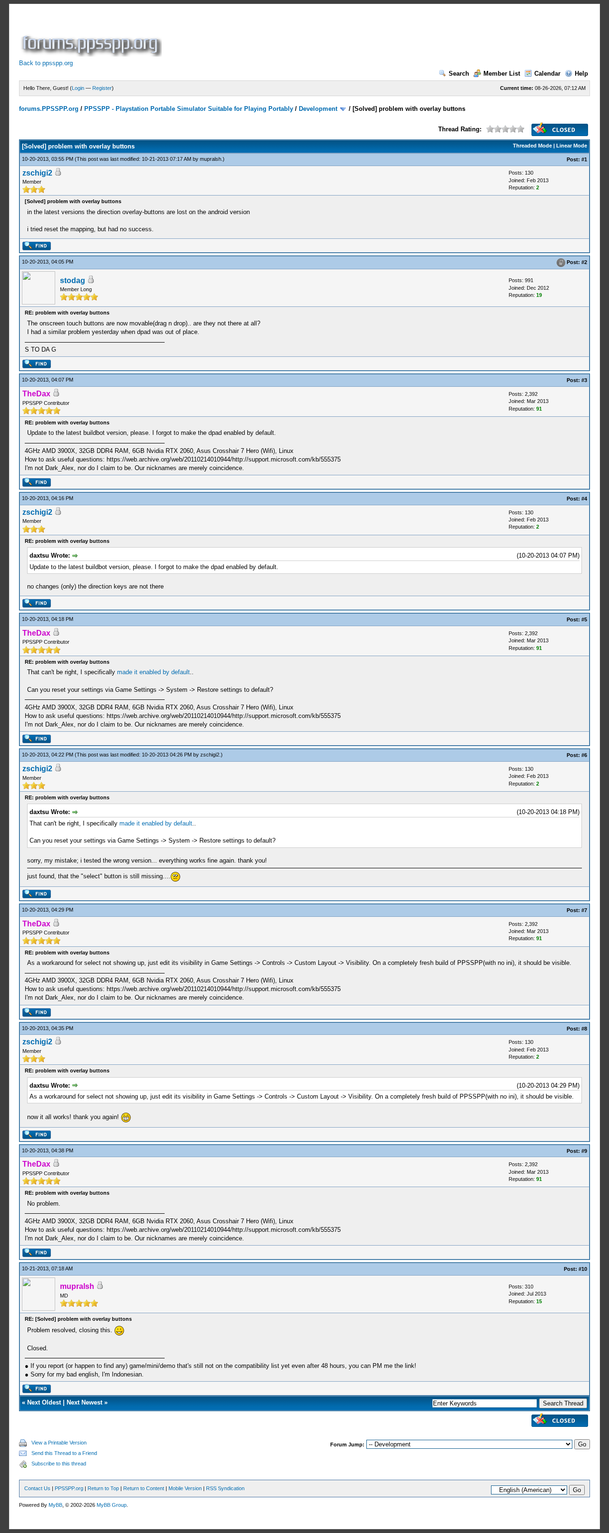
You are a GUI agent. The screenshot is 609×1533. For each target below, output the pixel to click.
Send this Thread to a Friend (64, 1453)
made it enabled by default (153, 672)
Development (318, 108)
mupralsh (210, 159)
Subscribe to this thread (58, 1463)
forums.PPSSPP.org (49, 108)
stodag (72, 280)
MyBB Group (112, 1505)
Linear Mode (571, 145)
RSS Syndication (225, 1488)
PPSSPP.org (69, 1488)
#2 (584, 262)
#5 (584, 619)
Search (459, 73)
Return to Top (103, 1488)
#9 (584, 1151)
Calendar (547, 73)
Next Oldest (44, 1402)
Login (78, 88)
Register (102, 88)
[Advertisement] (337, 35)
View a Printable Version (59, 1442)
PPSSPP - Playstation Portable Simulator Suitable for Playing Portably (188, 108)
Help (581, 73)
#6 (584, 755)
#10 (583, 1269)
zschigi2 (37, 173)
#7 (584, 910)
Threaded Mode (532, 145)
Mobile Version (185, 1488)
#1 (584, 159)
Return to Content (143, 1488)
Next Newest (84, 1402)
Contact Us (37, 1488)
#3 (584, 380)
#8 (584, 1029)
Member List (501, 73)
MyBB (55, 1505)
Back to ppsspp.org (46, 63)
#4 (584, 498)
